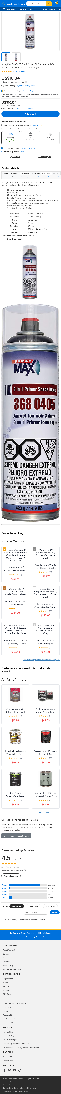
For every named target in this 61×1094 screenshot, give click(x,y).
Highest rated (33, 906)
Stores (5, 982)
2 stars (4, 894)
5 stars (4, 885)
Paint (39, 177)
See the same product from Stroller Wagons (41, 659)
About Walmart (9, 950)
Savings (33, 9)
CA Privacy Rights (10, 1039)
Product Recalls (9, 1018)
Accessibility (8, 1015)
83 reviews (20, 71)
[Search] (49, 3)
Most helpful (50, 906)
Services (23, 9)
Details (22, 152)
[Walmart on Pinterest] (19, 1070)
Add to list (16, 156)
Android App (8, 1060)
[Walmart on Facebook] (4, 1070)
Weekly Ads (41, 936)
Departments (11, 9)
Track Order (23, 936)
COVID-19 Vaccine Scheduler (15, 1003)
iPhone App (7, 1056)
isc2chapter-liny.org (28, 90)
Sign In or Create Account (23, 933)
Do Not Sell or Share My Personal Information (21, 1047)
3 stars (4, 891)
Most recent (16, 906)
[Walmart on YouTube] (14, 1070)
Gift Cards (7, 994)
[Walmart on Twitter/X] (9, 1070)
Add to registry (45, 156)
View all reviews (11, 875)
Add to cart (30, 113)
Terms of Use (8, 1032)
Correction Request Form (16, 835)
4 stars (4, 888)
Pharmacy (7, 1007)
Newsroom (7, 957)
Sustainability (8, 965)
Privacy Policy (8, 1036)
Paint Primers (48, 177)
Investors (6, 961)
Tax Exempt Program (11, 1022)
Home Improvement (28, 177)
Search (54, 912)
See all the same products (49, 812)
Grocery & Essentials (47, 9)
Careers (6, 954)
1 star (5, 897)
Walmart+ (7, 990)
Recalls (5, 1011)
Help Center (47, 933)
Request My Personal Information (16, 1043)
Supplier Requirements (12, 969)
